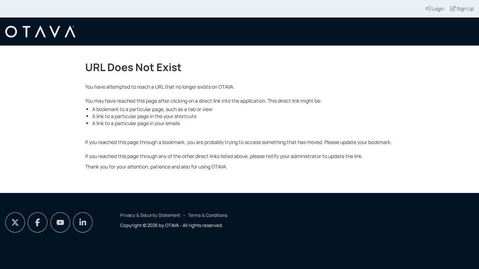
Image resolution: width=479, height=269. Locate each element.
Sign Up (465, 8)
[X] (15, 222)
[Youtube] (60, 222)
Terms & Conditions (208, 215)
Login (438, 8)
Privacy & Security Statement (150, 215)
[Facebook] (37, 222)
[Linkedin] (83, 222)
